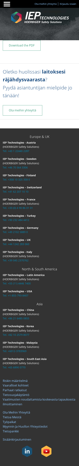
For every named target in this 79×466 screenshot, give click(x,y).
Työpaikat (9, 422)
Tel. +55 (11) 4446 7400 (17, 283)
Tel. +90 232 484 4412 (16, 220)
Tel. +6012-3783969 (14, 351)
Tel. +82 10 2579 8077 (16, 335)
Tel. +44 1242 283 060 (16, 244)
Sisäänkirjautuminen (17, 439)
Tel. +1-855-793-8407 (15, 295)
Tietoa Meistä (12, 417)
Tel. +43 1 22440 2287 (16, 151)
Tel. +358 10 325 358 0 (16, 179)
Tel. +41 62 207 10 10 (15, 191)
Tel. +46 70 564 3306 (15, 167)
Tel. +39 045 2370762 (15, 260)
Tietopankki (11, 431)
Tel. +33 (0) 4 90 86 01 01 (18, 208)
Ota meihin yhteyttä (46, 3)
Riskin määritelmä (15, 381)
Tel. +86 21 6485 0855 (16, 318)
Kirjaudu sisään (68, 3)
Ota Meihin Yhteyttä (16, 412)
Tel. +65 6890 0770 (14, 367)
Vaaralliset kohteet (16, 385)
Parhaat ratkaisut (15, 390)
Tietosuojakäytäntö (16, 395)
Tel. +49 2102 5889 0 (15, 232)
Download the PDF (22, 45)
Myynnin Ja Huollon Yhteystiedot (25, 426)
